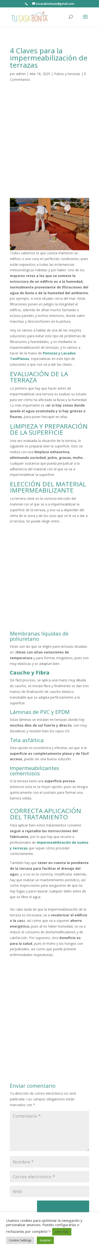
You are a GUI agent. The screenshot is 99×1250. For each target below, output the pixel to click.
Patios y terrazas (67, 73)
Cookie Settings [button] (20, 1240)
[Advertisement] (49, 146)
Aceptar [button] (45, 1240)
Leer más (61, 1231)
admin (21, 73)
